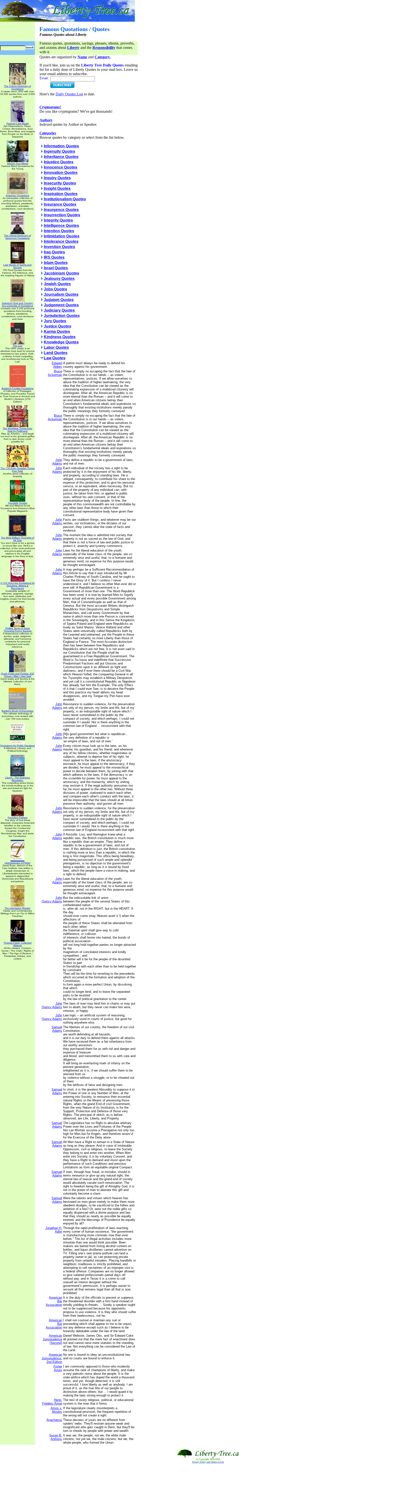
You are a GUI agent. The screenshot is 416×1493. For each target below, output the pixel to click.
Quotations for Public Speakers (17, 745)
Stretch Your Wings (17, 163)
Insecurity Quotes (60, 183)
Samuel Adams (57, 1029)
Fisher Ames (57, 1368)
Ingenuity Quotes (59, 151)
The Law (17, 345)
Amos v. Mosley (56, 1410)
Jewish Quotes (57, 284)
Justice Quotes (57, 326)
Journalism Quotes (61, 294)
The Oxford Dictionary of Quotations (17, 87)
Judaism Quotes (59, 300)
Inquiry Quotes (57, 178)
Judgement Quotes (61, 305)
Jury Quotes (55, 321)
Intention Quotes (59, 231)
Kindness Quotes (60, 337)
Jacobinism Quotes (61, 273)
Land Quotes (55, 353)
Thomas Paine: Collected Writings (18, 944)
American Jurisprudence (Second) (52, 1339)
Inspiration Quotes (61, 194)
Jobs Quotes (55, 289)
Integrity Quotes (58, 220)
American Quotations (17, 195)
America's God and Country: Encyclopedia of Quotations (17, 304)
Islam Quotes (56, 263)
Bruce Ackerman (55, 373)
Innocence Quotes (60, 167)
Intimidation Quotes (61, 236)
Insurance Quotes (60, 204)
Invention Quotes (59, 247)
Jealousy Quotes (59, 278)
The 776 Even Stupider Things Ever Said (17, 469)
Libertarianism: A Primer (17, 863)
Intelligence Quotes (61, 226)
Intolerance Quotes (61, 241)
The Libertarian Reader (17, 908)
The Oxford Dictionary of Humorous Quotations (17, 236)
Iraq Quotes (54, 252)
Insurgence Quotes (61, 210)
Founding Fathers (17, 817)
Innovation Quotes (61, 173)
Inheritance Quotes (61, 157)
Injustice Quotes (58, 162)
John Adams (57, 461)
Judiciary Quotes (59, 310)
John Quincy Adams (52, 899)
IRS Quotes (54, 257)
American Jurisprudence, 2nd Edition (52, 1358)
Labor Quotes (56, 347)
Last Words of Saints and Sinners (17, 266)
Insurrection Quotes (62, 215)
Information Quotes (61, 146)
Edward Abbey (57, 364)
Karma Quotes (57, 331)
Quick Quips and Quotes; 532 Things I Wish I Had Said (17, 674)
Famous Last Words (17, 123)
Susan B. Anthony (55, 1437)
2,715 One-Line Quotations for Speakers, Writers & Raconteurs (17, 586)
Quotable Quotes (17, 503)
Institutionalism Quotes (65, 199)
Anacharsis (54, 1420)
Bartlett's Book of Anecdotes (17, 711)
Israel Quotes (56, 268)
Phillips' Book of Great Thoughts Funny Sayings (18, 629)
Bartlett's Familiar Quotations (17, 388)
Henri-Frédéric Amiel (52, 1401)
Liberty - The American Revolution (17, 779)
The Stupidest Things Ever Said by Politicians (17, 429)
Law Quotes (54, 358)
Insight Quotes (57, 188)
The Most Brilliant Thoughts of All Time (17, 539)
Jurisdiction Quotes (62, 316)
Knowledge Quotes (61, 342)
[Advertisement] (208, 1478)
